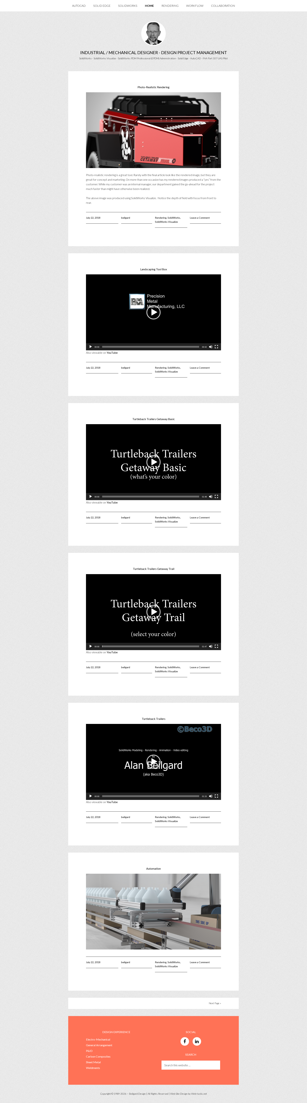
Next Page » (215, 1003)
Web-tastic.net (199, 1093)
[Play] (90, 347)
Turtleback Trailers (153, 718)
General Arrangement (99, 1045)
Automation (153, 868)
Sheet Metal (93, 1062)
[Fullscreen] (216, 347)
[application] (153, 312)
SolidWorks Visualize (166, 221)
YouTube (112, 352)
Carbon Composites (98, 1056)
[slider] (150, 347)
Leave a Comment (200, 217)
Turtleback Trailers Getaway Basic (153, 419)
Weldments (93, 1067)
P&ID (89, 1050)
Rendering (160, 217)
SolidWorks (174, 217)
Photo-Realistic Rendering (153, 87)
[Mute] (210, 347)
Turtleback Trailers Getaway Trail (153, 568)
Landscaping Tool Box (153, 269)
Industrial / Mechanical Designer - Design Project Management (153, 52)
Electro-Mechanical (98, 1039)
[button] (153, 312)
